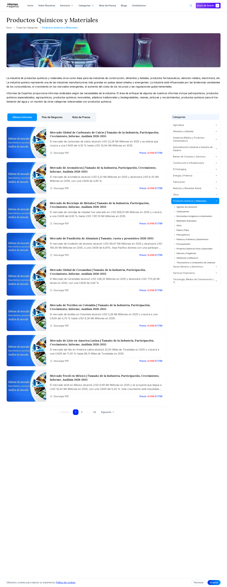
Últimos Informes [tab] (22, 117)
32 (94, 412)
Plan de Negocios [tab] (52, 117)
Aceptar (214, 582)
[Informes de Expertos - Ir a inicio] (12, 6)
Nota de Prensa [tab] (81, 117)
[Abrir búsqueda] (191, 5)
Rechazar (199, 582)
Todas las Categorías (27, 27)
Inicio (9, 27)
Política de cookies (65, 582)
